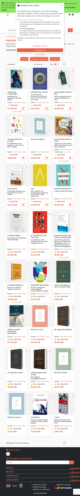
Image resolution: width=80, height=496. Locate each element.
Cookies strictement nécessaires (32, 20)
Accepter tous (40, 50)
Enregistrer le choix (40, 46)
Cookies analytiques (27, 28)
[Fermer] (62, 5)
